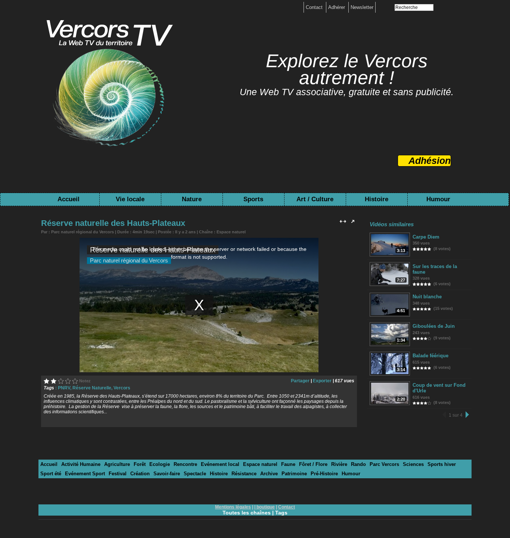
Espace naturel (231, 232)
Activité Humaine (80, 464)
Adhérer (337, 7)
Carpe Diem (426, 237)
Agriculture (117, 464)
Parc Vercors (384, 464)
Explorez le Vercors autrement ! (346, 69)
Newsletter (362, 7)
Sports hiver (441, 464)
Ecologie (159, 464)
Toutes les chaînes (247, 513)
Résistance (243, 473)
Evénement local (220, 464)
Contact (315, 7)
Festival (118, 473)
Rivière (339, 464)
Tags (281, 513)
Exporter (322, 380)
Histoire (376, 199)
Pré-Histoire (324, 473)
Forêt (140, 464)
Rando (358, 464)
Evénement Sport (85, 473)
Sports (253, 199)
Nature (192, 199)
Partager (300, 380)
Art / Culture (314, 199)
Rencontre (185, 464)
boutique (265, 507)
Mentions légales (233, 507)
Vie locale (130, 199)
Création (140, 473)
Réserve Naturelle (91, 388)
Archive (269, 473)
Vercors (121, 388)
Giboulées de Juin (434, 326)
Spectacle (195, 473)
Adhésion (429, 160)
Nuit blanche (427, 296)
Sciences (413, 464)
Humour (438, 199)
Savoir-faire (166, 473)
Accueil (68, 199)
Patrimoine (294, 473)
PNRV (64, 388)
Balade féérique (430, 355)
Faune (288, 464)
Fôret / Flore (313, 464)
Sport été (50, 473)
